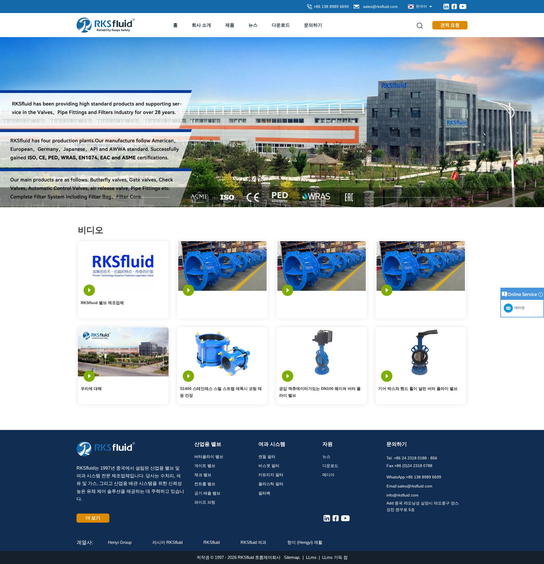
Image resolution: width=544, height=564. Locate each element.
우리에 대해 (91, 388)
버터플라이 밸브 (208, 456)
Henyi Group (119, 542)
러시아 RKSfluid (167, 542)
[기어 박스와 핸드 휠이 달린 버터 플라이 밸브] (420, 351)
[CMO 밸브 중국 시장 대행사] (272, 122)
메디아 (328, 474)
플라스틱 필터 (270, 484)
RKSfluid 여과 (253, 542)
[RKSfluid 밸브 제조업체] (123, 266)
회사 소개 (201, 25)
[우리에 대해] (123, 351)
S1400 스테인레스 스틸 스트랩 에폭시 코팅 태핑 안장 (221, 392)
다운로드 (281, 25)
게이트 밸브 (204, 465)
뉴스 (253, 25)
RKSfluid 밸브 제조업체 (102, 302)
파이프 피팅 (204, 502)
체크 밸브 (202, 474)
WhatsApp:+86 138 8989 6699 (413, 477)
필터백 (264, 493)
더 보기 (93, 518)
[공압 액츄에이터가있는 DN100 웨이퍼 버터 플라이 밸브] (321, 351)
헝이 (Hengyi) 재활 (304, 542)
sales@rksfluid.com (379, 6)
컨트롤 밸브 (204, 484)
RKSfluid (211, 542)
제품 (229, 25)
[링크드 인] (446, 6)
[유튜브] (462, 6)
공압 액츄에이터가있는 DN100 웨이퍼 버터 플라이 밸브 (320, 392)
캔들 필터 (266, 456)
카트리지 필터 (270, 474)
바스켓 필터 (268, 465)
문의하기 (313, 25)
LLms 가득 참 (335, 557)
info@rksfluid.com (402, 495)
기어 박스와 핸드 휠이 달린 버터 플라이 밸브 (418, 388)
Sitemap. (292, 557)
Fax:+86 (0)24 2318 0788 (409, 465)
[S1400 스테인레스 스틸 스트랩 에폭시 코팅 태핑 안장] (222, 351)
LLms (311, 557)
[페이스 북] (454, 6)
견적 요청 (450, 25)
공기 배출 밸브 (207, 493)
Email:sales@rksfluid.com (409, 486)
